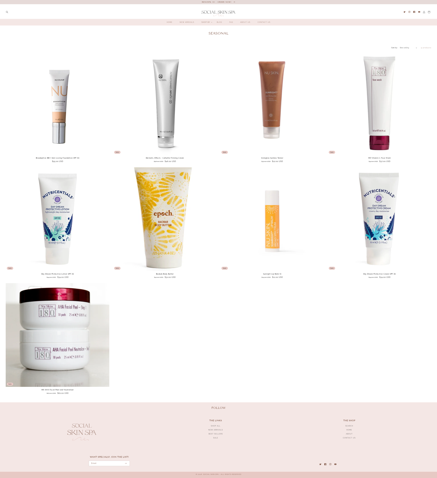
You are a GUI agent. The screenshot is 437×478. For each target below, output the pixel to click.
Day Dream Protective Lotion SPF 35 (57, 274)
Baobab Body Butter (165, 274)
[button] (7, 12)
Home (349, 430)
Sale (215, 438)
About (349, 434)
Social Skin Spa (211, 474)
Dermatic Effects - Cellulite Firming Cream (165, 158)
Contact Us (349, 438)
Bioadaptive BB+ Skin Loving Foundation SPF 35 (57, 158)
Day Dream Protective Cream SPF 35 (379, 274)
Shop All (215, 426)
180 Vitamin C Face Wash (379, 158)
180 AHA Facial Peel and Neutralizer (57, 390)
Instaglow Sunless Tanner (272, 158)
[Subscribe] (126, 463)
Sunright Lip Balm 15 (272, 274)
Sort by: (394, 48)
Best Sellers (216, 434)
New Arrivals (215, 430)
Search (349, 426)
